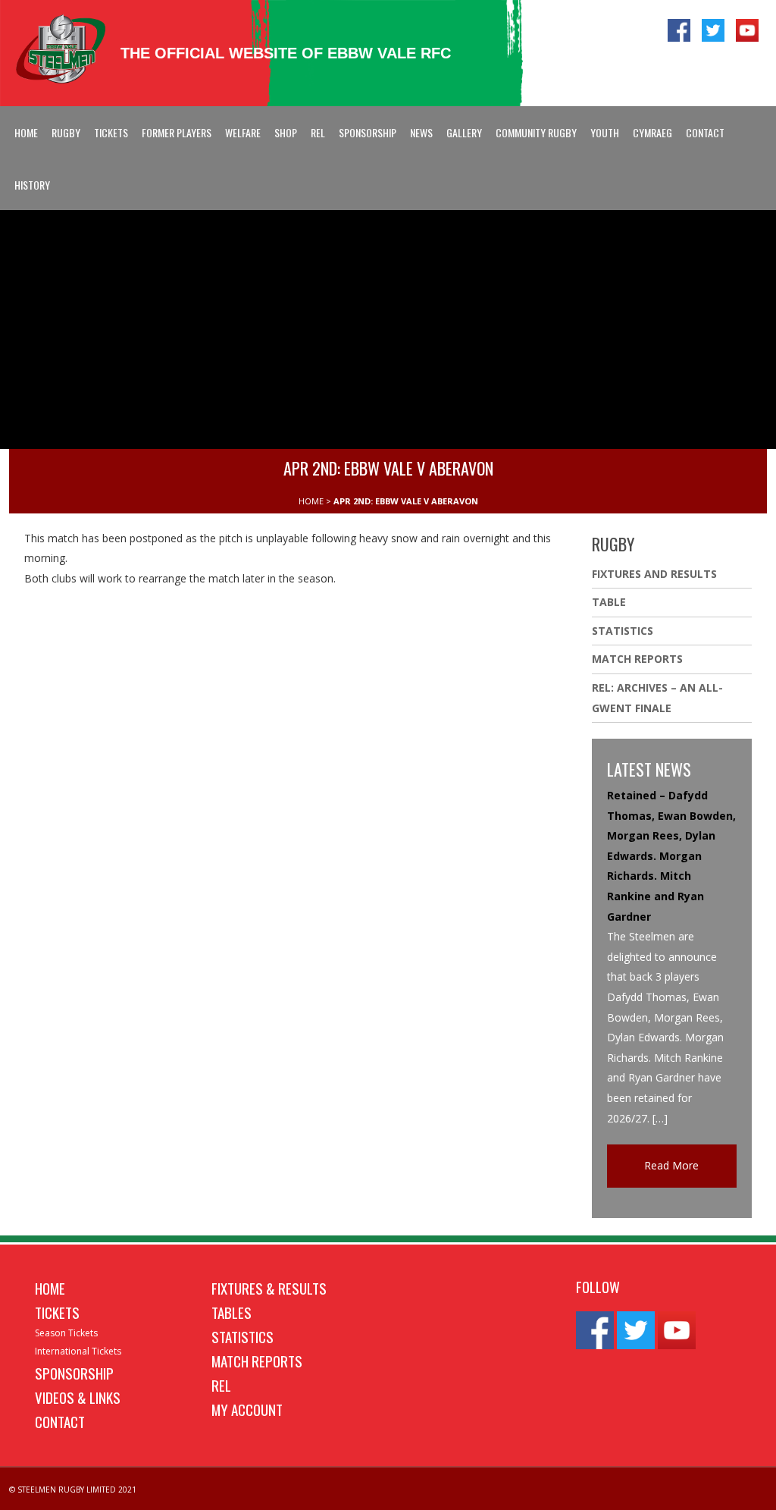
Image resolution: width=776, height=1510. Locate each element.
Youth (604, 132)
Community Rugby (536, 132)
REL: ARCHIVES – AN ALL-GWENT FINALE (657, 697)
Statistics (622, 630)
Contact (705, 132)
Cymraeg (652, 132)
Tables (231, 1312)
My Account (247, 1409)
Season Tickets (66, 1332)
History (32, 185)
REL (318, 132)
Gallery (464, 132)
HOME (311, 501)
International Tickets (78, 1351)
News (421, 132)
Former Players (176, 132)
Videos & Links (77, 1397)
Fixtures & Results (269, 1288)
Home (26, 132)
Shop (285, 132)
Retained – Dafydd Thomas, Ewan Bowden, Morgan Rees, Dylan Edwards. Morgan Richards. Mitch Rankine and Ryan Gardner (671, 856)
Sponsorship (367, 132)
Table (609, 602)
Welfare (243, 132)
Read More (671, 1165)
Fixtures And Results (654, 574)
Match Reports (637, 658)
